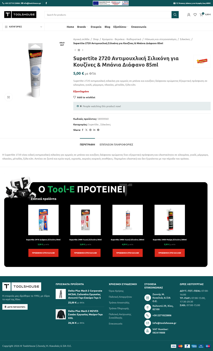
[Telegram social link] (98, 130)
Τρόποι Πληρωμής (119, 308)
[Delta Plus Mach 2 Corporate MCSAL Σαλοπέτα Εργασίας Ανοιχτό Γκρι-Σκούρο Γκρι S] (61, 296)
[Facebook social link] (46, 3)
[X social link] (86, 130)
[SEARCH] (175, 14)
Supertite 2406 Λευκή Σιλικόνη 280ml (127, 239)
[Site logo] (20, 14)
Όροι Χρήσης (116, 290)
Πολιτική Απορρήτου (120, 296)
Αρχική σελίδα (81, 39)
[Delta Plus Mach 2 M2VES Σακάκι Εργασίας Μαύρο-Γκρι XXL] (61, 317)
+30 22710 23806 (12, 3)
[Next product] (83, 50)
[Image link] (21, 286)
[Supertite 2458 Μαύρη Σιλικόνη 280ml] (170, 220)
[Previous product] (75, 50)
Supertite (93, 124)
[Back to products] (79, 50)
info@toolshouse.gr (32, 3)
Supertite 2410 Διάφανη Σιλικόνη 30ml (43, 239)
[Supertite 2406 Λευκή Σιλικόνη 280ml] (127, 220)
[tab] (87, 143)
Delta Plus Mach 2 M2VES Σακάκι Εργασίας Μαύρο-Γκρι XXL (85, 314)
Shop (96, 39)
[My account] (189, 15)
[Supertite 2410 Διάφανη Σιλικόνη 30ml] (43, 220)
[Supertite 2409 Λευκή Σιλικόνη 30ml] (85, 220)
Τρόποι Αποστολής (119, 302)
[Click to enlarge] (8, 97)
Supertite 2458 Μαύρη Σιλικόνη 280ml (170, 239)
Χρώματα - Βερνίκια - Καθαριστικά (121, 39)
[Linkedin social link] (94, 130)
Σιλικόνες (185, 39)
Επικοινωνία (115, 323)
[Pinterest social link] (90, 130)
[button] (43, 253)
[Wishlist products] (195, 15)
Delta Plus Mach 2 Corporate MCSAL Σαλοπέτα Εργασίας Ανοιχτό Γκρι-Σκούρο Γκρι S (85, 294)
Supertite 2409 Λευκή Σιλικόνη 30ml (85, 239)
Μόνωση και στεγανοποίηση (161, 39)
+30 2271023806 (161, 315)
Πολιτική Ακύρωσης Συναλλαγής (120, 315)
